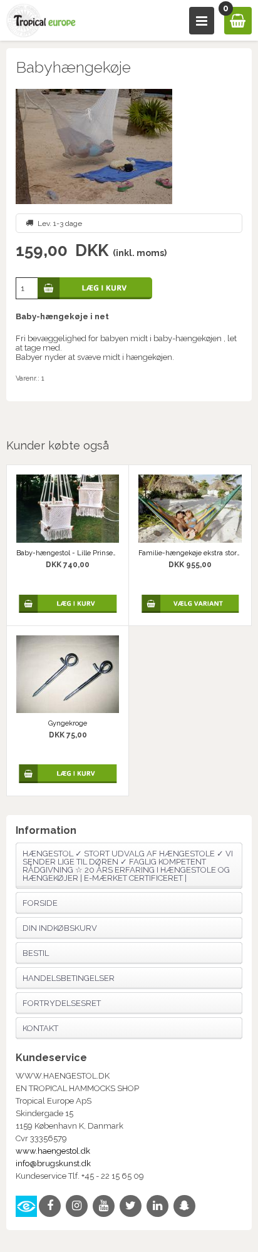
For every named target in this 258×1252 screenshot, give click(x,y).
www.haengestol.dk (53, 1151)
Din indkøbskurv (60, 928)
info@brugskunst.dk (53, 1163)
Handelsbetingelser (69, 978)
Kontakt (40, 1028)
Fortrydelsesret (62, 1003)
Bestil (36, 953)
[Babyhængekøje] (129, 146)
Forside (40, 903)
